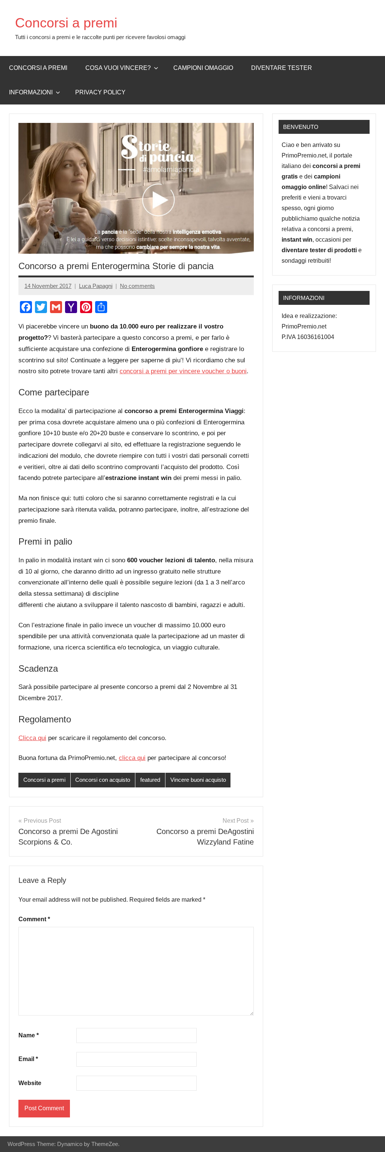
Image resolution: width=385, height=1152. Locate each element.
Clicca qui (32, 738)
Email (28, 1059)
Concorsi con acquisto (102, 780)
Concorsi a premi (66, 22)
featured (150, 780)
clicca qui (132, 757)
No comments (137, 286)
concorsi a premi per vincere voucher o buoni (183, 371)
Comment (34, 919)
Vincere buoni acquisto (198, 780)
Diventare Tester (281, 68)
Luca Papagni (95, 286)
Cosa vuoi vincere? (118, 68)
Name (28, 1035)
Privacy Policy (100, 92)
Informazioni (31, 92)
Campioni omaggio (203, 68)
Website (29, 1083)
